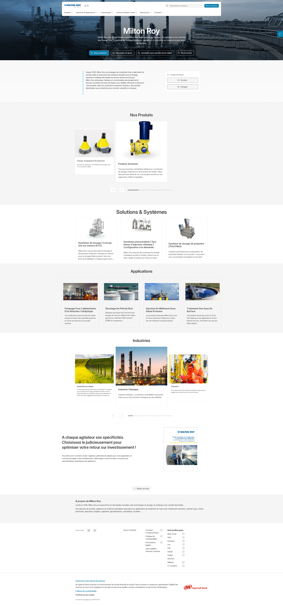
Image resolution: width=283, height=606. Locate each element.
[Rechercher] (167, 6)
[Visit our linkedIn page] (89, 530)
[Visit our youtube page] (95, 530)
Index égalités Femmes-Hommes (152, 550)
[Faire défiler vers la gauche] (113, 190)
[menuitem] (68, 12)
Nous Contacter (130, 530)
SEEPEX (170, 559)
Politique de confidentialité (86, 591)
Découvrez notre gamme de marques (90, 581)
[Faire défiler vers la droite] (121, 190)
